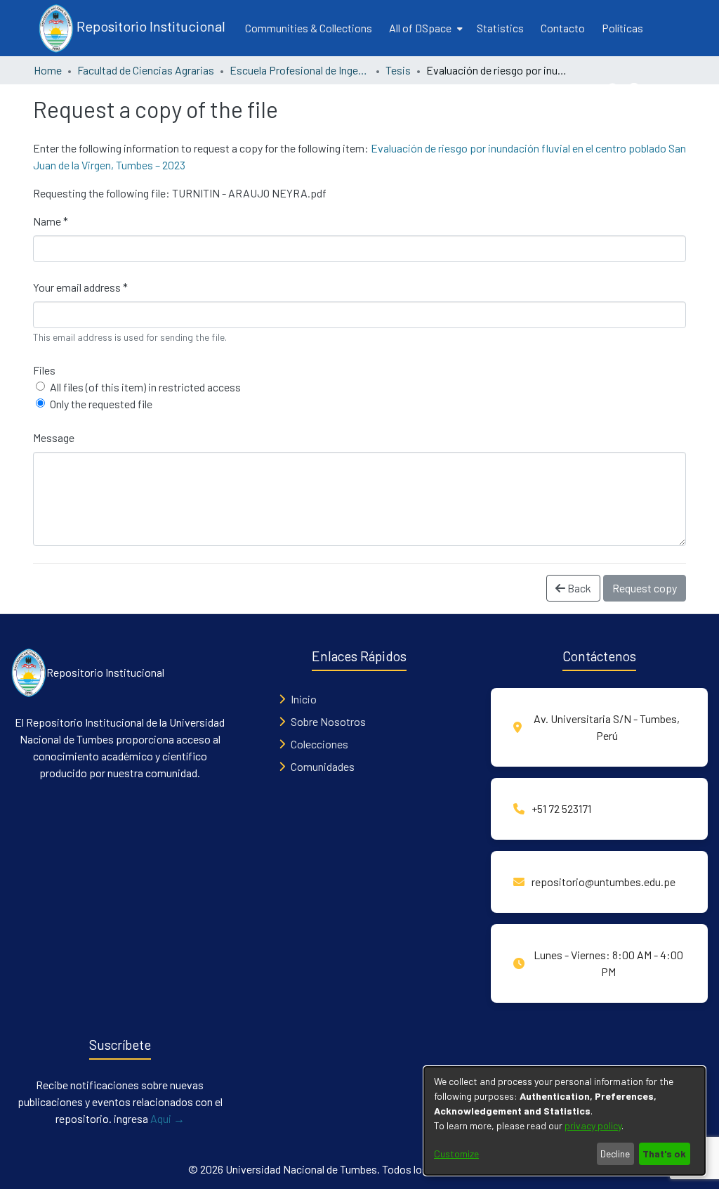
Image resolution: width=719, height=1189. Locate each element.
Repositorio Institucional (149, 26)
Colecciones (319, 744)
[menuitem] (424, 28)
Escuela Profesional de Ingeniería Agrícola (300, 70)
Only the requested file (101, 403)
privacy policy (593, 1125)
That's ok (664, 1153)
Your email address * (80, 287)
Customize (456, 1153)
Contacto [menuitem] (563, 27)
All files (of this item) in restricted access (145, 387)
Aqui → (167, 1118)
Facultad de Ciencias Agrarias (145, 70)
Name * (50, 221)
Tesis (398, 70)
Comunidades (323, 766)
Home (48, 70)
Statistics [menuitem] (500, 27)
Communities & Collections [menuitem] (308, 27)
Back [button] (578, 587)
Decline (615, 1153)
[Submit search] (614, 90)
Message (53, 437)
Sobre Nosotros (328, 721)
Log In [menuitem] (661, 89)
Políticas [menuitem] (622, 27)
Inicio (304, 699)
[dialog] (564, 1121)
